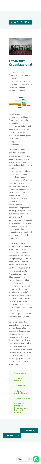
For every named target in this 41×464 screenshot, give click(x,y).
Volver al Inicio (21, 22)
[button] (36, 459)
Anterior (30, 430)
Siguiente (11, 435)
